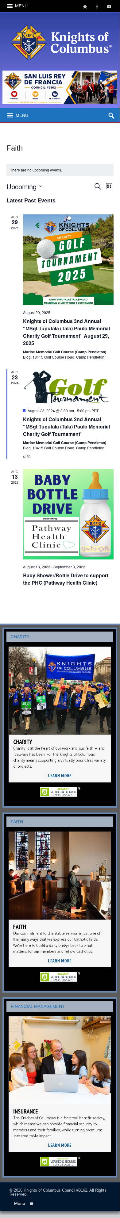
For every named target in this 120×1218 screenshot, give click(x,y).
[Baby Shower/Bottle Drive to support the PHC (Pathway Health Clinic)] (68, 514)
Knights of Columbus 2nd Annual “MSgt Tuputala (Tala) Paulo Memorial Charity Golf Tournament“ (66, 426)
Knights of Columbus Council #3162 (55, 1190)
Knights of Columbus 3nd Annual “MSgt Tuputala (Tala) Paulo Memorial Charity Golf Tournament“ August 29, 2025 (66, 332)
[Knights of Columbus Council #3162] (60, 17)
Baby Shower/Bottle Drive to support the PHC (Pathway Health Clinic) (65, 579)
